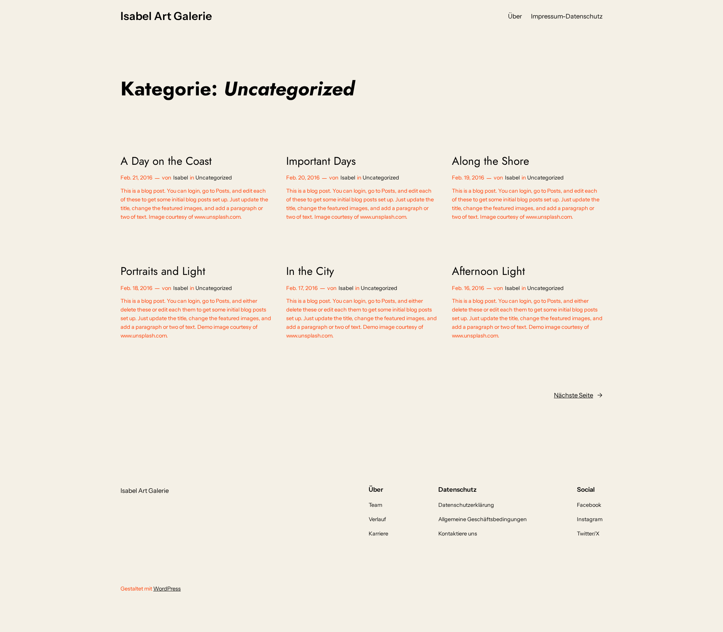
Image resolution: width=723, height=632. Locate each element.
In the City (310, 271)
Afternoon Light (488, 271)
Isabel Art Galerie (166, 16)
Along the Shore (490, 161)
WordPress (167, 588)
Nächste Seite (578, 395)
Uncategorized (213, 177)
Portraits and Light (162, 271)
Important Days (321, 161)
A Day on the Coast (166, 161)
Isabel (180, 177)
